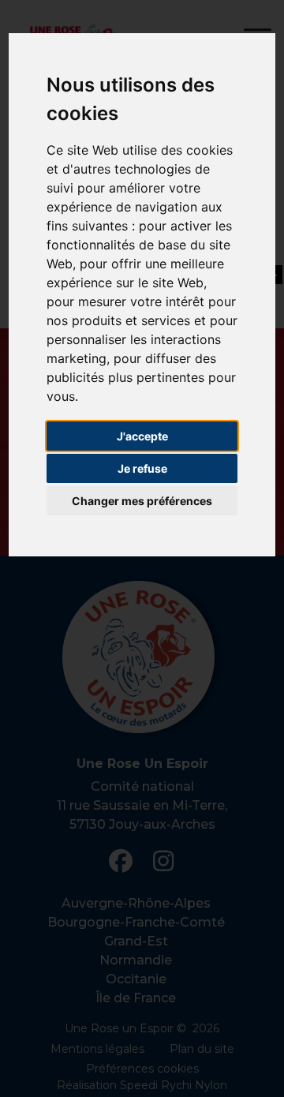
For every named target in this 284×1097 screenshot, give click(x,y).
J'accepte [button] (142, 436)
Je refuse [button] (142, 468)
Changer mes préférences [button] (142, 500)
